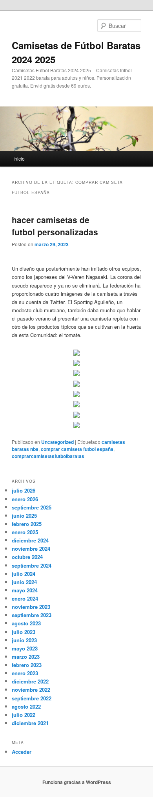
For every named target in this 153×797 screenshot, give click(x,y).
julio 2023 (23, 632)
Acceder (21, 751)
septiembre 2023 (31, 615)
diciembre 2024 (30, 540)
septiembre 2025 (31, 507)
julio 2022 (23, 714)
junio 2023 (24, 640)
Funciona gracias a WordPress (76, 782)
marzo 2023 (26, 656)
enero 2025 (25, 532)
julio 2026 (23, 490)
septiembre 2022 (31, 698)
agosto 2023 (26, 623)
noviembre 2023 (31, 606)
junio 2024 (24, 582)
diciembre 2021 (30, 723)
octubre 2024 (27, 557)
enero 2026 (25, 499)
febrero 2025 (27, 524)
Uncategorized (57, 441)
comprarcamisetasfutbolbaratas (48, 456)
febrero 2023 (27, 665)
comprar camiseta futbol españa (77, 449)
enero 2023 (25, 673)
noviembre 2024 (31, 548)
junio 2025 (24, 515)
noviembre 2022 (31, 689)
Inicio (19, 158)
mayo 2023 (25, 648)
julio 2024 (23, 573)
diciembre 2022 (30, 681)
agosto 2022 (26, 706)
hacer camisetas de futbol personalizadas (55, 226)
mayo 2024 (25, 590)
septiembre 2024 (31, 565)
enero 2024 (25, 598)
